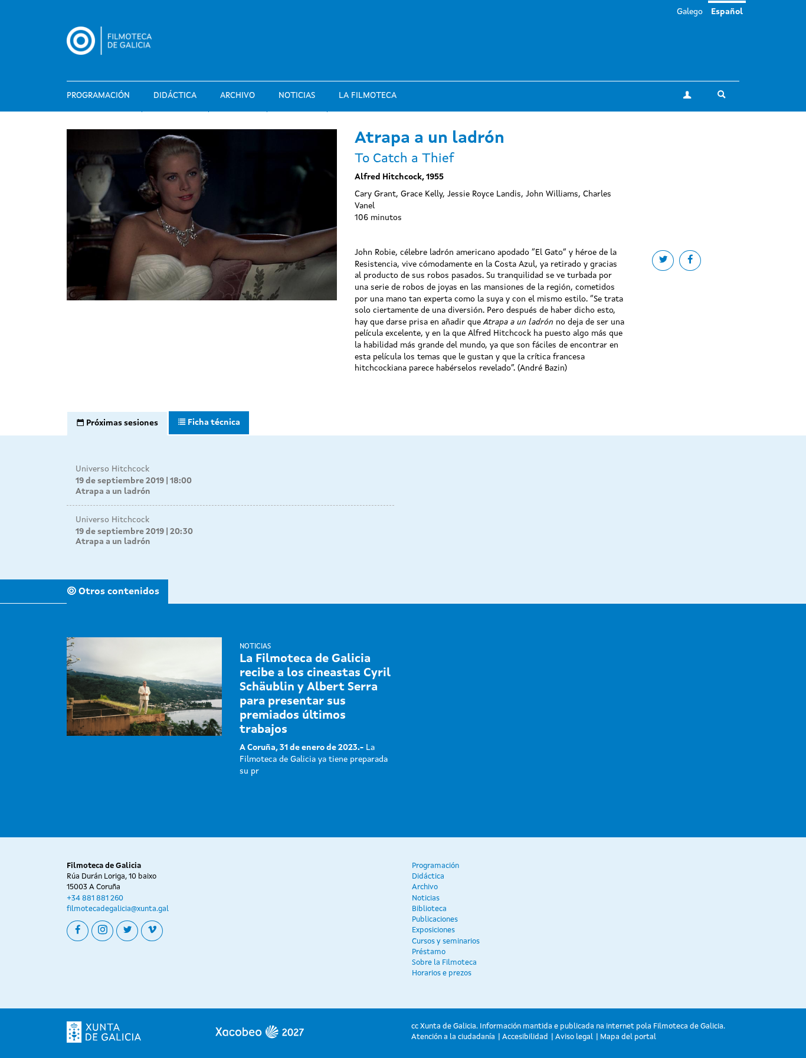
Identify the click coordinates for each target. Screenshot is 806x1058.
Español (727, 12)
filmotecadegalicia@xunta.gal (118, 909)
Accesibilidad (525, 1037)
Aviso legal (574, 1037)
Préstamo (428, 952)
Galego (690, 12)
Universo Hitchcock (112, 469)
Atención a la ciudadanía (453, 1037)
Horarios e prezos (441, 973)
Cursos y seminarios (446, 941)
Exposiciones (433, 930)
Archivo (237, 95)
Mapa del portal (628, 1037)
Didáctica (174, 95)
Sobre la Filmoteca (444, 963)
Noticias (297, 95)
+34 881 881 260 (95, 898)
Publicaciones (435, 919)
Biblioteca (429, 909)
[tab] (117, 423)
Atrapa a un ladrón (113, 491)
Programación (98, 95)
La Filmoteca (368, 95)
